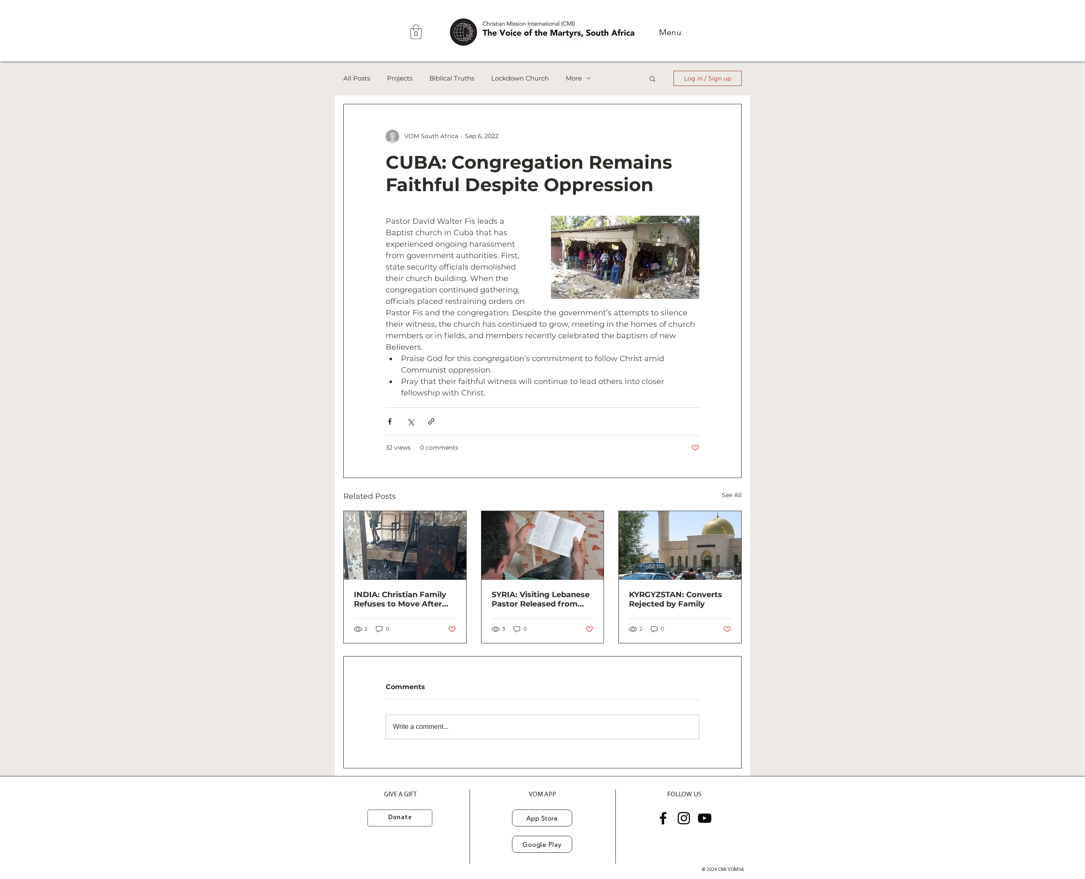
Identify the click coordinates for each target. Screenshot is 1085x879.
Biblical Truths (451, 78)
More (574, 78)
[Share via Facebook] (390, 421)
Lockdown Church (520, 78)
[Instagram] (684, 818)
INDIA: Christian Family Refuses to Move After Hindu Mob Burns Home (401, 599)
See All (732, 495)
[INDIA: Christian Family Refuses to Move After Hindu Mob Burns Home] (405, 545)
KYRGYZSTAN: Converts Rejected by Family (675, 599)
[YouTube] (704, 818)
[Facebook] (663, 818)
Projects (399, 78)
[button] (416, 32)
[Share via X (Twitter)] (410, 421)
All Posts (356, 78)
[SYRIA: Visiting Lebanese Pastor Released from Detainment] (542, 545)
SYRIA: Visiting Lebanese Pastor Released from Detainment (541, 599)
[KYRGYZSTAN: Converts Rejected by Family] (680, 545)
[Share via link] (431, 421)
